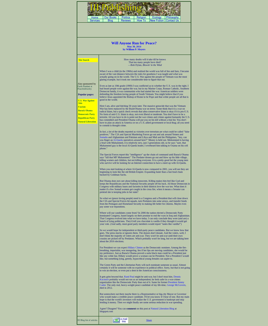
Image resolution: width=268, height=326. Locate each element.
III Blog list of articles (87, 320)
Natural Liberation (87, 122)
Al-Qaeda (118, 140)
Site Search (84, 60)
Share (149, 320)
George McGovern (176, 285)
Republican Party (86, 118)
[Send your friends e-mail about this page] (120, 322)
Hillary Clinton (135, 247)
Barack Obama (85, 110)
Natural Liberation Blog (162, 308)
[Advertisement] (134, 30)
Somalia (104, 137)
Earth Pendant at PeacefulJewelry (85, 87)
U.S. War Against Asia (86, 101)
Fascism (82, 107)
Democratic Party (86, 114)
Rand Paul (129, 276)
